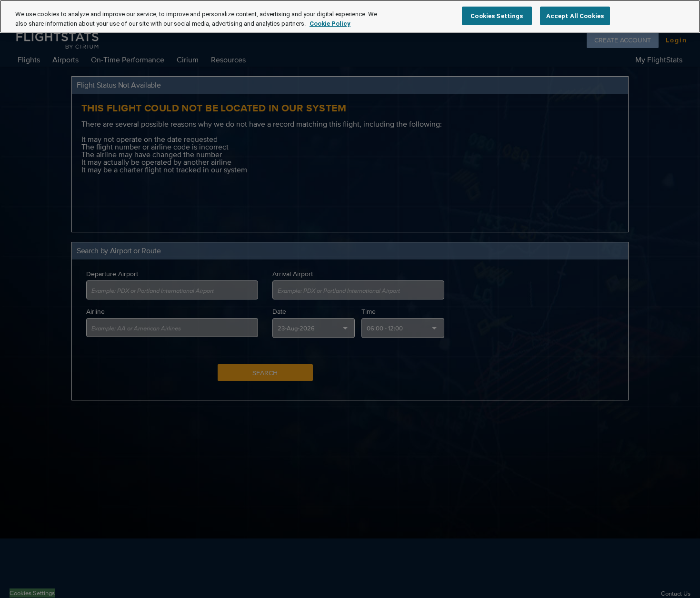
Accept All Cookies (575, 15)
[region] (350, 16)
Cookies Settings (496, 15)
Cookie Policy (330, 23)
